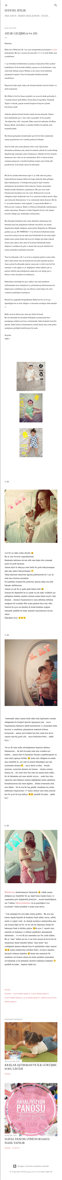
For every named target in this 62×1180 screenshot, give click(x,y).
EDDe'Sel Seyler (15, 10)
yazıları (54, 49)
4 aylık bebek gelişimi (21, 993)
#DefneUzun (10, 892)
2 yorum (16, 1148)
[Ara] (55, 4)
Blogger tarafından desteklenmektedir (33, 1166)
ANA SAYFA (10, 16)
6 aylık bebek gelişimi (13, 998)
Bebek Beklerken (29, 16)
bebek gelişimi (11, 1001)
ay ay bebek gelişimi (31, 998)
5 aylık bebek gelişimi (40, 993)
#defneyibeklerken (23, 903)
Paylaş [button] (7, 990)
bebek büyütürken (49, 998)
